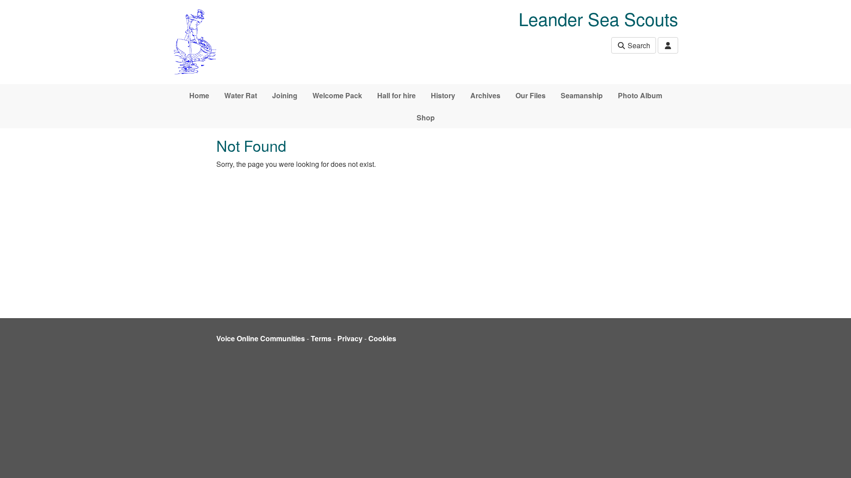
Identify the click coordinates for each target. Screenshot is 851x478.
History (443, 95)
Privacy (350, 338)
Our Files (530, 95)
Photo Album (640, 95)
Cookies (382, 338)
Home (199, 95)
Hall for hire (396, 95)
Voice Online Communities (260, 338)
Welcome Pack (337, 95)
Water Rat (240, 95)
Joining (284, 95)
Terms (321, 338)
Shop (426, 117)
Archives (485, 95)
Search (638, 45)
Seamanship (582, 95)
